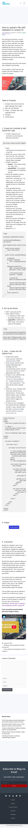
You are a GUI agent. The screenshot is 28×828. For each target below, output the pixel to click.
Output (8, 115)
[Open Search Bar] (20, 3)
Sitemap (13, 814)
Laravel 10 (6, 643)
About (13, 803)
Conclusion (9, 117)
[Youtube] (13, 796)
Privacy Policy (13, 807)
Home (13, 800)
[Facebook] (6, 796)
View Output (14, 527)
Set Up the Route (12, 108)
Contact (13, 811)
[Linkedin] (16, 796)
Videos (13, 818)
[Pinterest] (20, 796)
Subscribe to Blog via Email (14, 770)
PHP (11, 643)
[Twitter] (9, 796)
